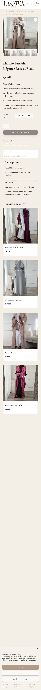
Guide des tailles (8, 141)
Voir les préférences (20, 679)
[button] (38, 648)
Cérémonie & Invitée (16, 145)
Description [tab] (8, 152)
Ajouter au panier (20, 132)
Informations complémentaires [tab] (15, 156)
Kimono (26, 145)
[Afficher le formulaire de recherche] (28, 4)
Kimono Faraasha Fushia (14, 405)
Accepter (20, 667)
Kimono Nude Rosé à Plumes (15, 353)
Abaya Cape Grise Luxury (14, 300)
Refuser (21, 673)
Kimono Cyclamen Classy (14, 247)
